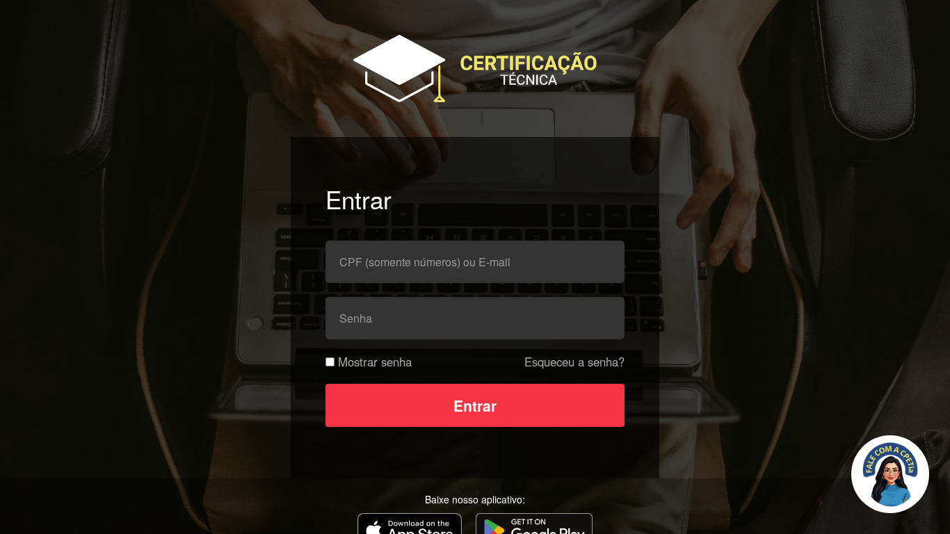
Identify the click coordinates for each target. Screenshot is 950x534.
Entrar (475, 405)
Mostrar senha (375, 361)
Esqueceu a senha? (574, 361)
